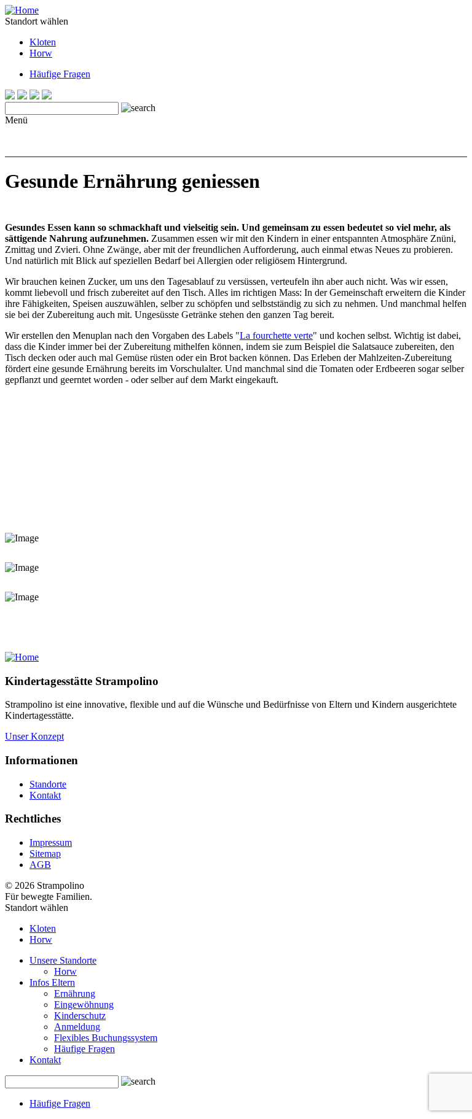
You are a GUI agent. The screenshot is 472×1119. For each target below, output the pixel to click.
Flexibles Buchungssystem (105, 1037)
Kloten (43, 42)
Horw (41, 53)
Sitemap (45, 853)
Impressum (51, 842)
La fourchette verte (276, 335)
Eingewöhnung (84, 1004)
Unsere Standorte (63, 960)
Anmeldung (77, 1026)
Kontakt (45, 795)
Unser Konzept (34, 736)
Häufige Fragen (60, 74)
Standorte (48, 784)
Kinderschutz (80, 1015)
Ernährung (74, 993)
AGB (40, 864)
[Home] (22, 10)
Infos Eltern (52, 982)
